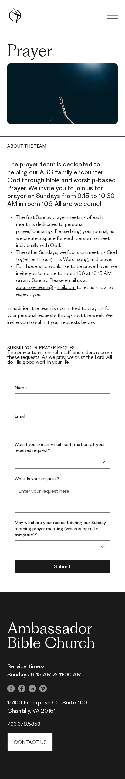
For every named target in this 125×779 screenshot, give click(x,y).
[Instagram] (11, 688)
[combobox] (62, 462)
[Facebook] (21, 688)
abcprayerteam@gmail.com (46, 287)
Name (21, 387)
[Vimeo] (43, 688)
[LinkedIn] (32, 688)
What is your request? (37, 479)
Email (20, 416)
